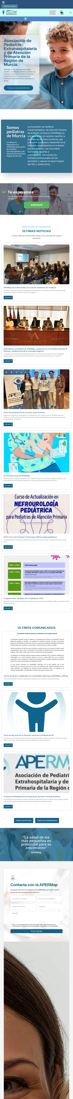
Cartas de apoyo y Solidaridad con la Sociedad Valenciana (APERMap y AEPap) (36, 676)
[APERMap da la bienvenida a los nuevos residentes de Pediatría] (36, 264)
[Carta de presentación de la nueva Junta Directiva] (36, 389)
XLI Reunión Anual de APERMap (17, 476)
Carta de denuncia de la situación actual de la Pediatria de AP (29, 735)
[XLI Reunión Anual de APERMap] (36, 452)
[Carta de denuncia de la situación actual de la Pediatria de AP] (36, 712)
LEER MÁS (7, 297)
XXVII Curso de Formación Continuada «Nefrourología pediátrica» (30, 537)
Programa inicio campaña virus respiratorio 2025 (23, 598)
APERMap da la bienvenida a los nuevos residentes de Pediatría (30, 288)
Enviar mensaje (36, 931)
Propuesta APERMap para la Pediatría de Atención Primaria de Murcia (32, 797)
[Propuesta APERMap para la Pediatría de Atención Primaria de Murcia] (36, 773)
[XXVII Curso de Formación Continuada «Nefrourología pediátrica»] (36, 514)
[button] (3, 2)
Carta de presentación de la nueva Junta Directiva (24, 412)
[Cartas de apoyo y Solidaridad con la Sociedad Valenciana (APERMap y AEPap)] (36, 653)
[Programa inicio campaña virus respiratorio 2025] (36, 575)
